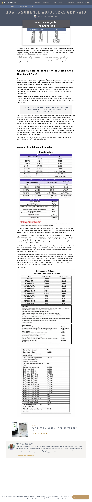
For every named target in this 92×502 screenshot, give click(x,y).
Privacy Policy (57, 498)
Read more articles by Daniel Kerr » (25, 455)
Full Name (32, 473)
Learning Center (57, 3)
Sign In (87, 3)
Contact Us (71, 3)
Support (64, 498)
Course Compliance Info (46, 498)
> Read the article (39, 433)
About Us (80, 3)
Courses (37, 3)
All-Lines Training (19, 496)
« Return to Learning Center (21, 7)
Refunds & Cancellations (32, 498)
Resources (46, 3)
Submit (31, 485)
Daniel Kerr (42, 16)
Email (30, 478)
